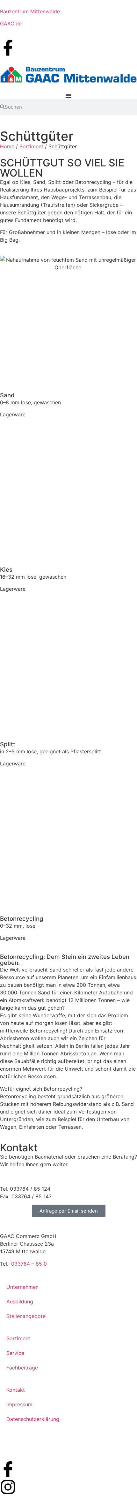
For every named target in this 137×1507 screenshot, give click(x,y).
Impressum (19, 1404)
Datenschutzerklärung (32, 1419)
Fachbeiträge (22, 1367)
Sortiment (31, 146)
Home (7, 146)
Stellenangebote (26, 1316)
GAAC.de (11, 23)
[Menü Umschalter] (68, 95)
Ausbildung (19, 1301)
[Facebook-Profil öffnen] (8, 48)
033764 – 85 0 (29, 1264)
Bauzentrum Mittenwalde (30, 11)
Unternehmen (22, 1287)
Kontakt (15, 1390)
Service (15, 1353)
